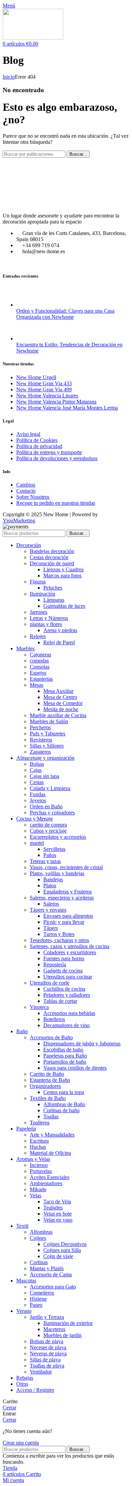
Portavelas (41, 1171)
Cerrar (9, 1407)
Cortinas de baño (61, 1110)
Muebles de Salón (49, 721)
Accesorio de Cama (51, 1274)
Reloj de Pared (59, 642)
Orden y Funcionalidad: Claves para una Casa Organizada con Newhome (65, 314)
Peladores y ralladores (66, 995)
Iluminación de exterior (68, 1323)
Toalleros (39, 1122)
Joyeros (38, 800)
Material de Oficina (50, 1153)
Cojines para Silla (62, 1250)
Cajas (36, 770)
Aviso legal (28, 434)
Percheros (40, 727)
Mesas (36, 685)
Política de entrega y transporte (49, 452)
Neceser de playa (48, 1347)
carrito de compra (48, 825)
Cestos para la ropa (63, 1092)
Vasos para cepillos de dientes (75, 1068)
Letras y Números (49, 618)
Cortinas (39, 1262)
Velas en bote (57, 1214)
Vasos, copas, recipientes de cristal (66, 867)
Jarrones (38, 612)
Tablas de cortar (60, 1001)
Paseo (36, 1305)
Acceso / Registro (35, 1390)
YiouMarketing (19, 520)
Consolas (39, 667)
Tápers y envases (48, 910)
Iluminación (42, 594)
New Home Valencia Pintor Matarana (56, 402)
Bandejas (53, 879)
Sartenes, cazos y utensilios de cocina (69, 946)
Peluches (52, 588)
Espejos (38, 673)
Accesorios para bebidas (69, 1013)
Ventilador (41, 1372)
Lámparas (53, 600)
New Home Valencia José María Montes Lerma (67, 408)
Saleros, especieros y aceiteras (62, 898)
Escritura (39, 1141)
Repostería (54, 964)
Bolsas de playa (46, 1341)
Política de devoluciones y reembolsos (56, 458)
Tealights (53, 1207)
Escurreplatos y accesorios (58, 837)
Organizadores (45, 1086)
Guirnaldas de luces (64, 606)
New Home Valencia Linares (47, 395)
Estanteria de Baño (50, 1080)
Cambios (25, 485)
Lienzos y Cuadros (63, 569)
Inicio (9, 77)
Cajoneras (40, 654)
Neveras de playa (48, 1353)
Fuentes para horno (63, 958)
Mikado (38, 1189)
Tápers (50, 928)
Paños (49, 855)
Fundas (37, 794)
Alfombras (41, 1232)
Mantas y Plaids (47, 1268)
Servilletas (54, 849)
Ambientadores (46, 1183)
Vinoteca (39, 1007)
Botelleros (54, 1019)
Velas (35, 1195)
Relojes (38, 636)
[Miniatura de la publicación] (29, 305)
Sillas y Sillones (47, 746)
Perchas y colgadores (52, 812)
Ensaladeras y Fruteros (67, 891)
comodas (39, 660)
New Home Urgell (36, 377)
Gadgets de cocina (63, 970)
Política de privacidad (39, 446)
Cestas (37, 782)
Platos (49, 885)
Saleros (51, 904)
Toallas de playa (47, 1365)
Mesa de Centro (60, 697)
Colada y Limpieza (50, 788)
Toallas (51, 1116)
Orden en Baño (46, 806)
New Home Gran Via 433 (44, 383)
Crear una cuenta (21, 1442)
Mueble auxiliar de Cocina (58, 715)
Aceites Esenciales (49, 1177)
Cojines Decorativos (65, 1244)
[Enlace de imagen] (66, 204)
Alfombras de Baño (64, 1104)
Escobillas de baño (63, 1049)
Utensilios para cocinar (67, 977)
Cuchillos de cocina (64, 989)
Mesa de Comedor (63, 703)
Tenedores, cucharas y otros (59, 940)
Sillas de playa (45, 1359)
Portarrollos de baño (64, 1062)
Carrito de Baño (47, 1074)
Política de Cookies (37, 440)
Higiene (38, 1299)
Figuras (38, 581)
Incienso (39, 1165)
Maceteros (54, 1329)
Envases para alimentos (68, 916)
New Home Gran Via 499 (44, 389)
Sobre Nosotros (32, 497)
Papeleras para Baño (65, 1056)
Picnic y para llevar (63, 922)
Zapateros (40, 752)
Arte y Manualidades (52, 1135)
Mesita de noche (60, 709)
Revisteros (41, 739)
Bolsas (37, 764)
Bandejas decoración (52, 551)
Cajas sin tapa (44, 776)
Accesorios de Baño (51, 1037)
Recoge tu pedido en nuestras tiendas (55, 503)
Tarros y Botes (58, 934)
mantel (37, 843)
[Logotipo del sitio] (33, 38)
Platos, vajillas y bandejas (57, 873)
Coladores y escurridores (69, 952)
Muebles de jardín (62, 1335)
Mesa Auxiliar (58, 691)
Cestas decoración (49, 557)
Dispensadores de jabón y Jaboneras (81, 1043)
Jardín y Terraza (47, 1317)
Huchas (38, 1147)
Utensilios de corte (49, 983)
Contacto (26, 491)
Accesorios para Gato (53, 1286)
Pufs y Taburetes (47, 733)
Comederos (42, 1293)
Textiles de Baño (48, 1098)
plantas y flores (46, 624)
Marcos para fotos (62, 575)
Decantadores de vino (66, 1025)
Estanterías (41, 679)
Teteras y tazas (45, 861)
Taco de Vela (57, 1201)
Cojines (38, 1238)
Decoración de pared (52, 563)
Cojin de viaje (58, 1256)
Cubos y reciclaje (48, 831)
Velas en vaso (57, 1220)
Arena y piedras (60, 630)
